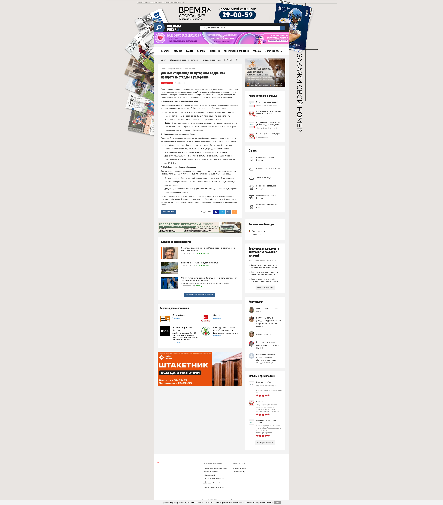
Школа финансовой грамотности (184, 60)
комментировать (168, 212)
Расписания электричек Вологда (266, 206)
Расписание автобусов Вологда (266, 187)
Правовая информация (210, 472)
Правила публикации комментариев (215, 468)
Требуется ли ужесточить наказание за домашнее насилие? (264, 252)
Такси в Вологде (263, 178)
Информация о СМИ (210, 475)
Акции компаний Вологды (263, 96)
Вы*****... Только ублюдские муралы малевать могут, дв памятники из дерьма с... (268, 322)
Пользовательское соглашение (213, 487)
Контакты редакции (239, 468)
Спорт (163, 60)
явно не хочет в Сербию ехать (267, 309)
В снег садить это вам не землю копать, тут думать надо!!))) (267, 345)
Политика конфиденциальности (213, 478)
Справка (253, 150)
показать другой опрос (265, 287)
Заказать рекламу (239, 472)
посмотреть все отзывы (265, 442)
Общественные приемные (256, 232)
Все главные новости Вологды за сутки (199, 295)
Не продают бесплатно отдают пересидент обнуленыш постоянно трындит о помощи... (266, 358)
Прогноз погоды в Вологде (268, 168)
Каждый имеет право (211, 60)
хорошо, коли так (264, 334)
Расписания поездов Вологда (265, 158)
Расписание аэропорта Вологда (266, 196)
